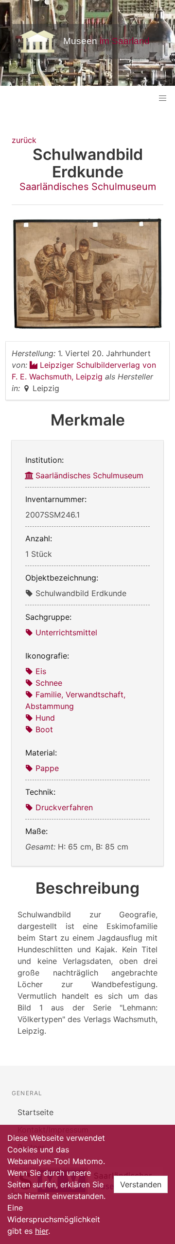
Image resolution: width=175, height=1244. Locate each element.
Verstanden (140, 1184)
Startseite (35, 1112)
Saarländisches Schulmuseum (87, 186)
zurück (24, 140)
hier (41, 1231)
